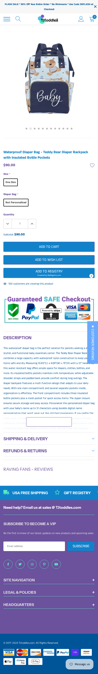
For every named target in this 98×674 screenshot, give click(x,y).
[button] (49, 273)
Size (6, 174)
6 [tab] (47, 129)
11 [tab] (67, 129)
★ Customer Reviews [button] (92, 342)
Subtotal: (8, 235)
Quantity (8, 214)
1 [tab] (26, 129)
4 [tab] (39, 129)
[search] (18, 19)
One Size (10, 182)
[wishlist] (92, 165)
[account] (81, 19)
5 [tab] (43, 129)
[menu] (6, 19)
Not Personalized (15, 202)
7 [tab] (51, 129)
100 (10, 284)
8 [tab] (55, 129)
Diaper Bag (10, 194)
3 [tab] (35, 129)
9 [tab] (59, 129)
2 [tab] (30, 129)
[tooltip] (91, 276)
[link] (8, 564)
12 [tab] (71, 129)
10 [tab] (63, 129)
